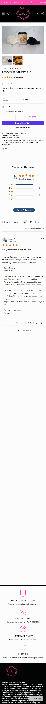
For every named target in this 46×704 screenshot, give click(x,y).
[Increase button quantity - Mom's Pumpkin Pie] (12, 117)
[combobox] (34, 228)
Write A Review (24, 210)
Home (4, 68)
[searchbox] (12, 222)
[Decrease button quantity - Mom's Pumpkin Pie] (4, 117)
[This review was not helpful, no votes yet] (41, 323)
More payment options (23, 127)
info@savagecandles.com (35, 658)
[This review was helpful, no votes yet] (37, 323)
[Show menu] (3, 13)
